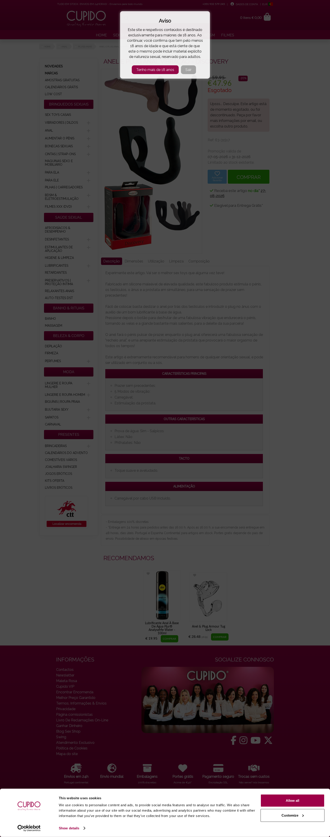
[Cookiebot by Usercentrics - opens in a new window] (29, 828)
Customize (290, 815)
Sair (188, 70)
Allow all (292, 800)
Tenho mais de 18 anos (155, 70)
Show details (69, 828)
